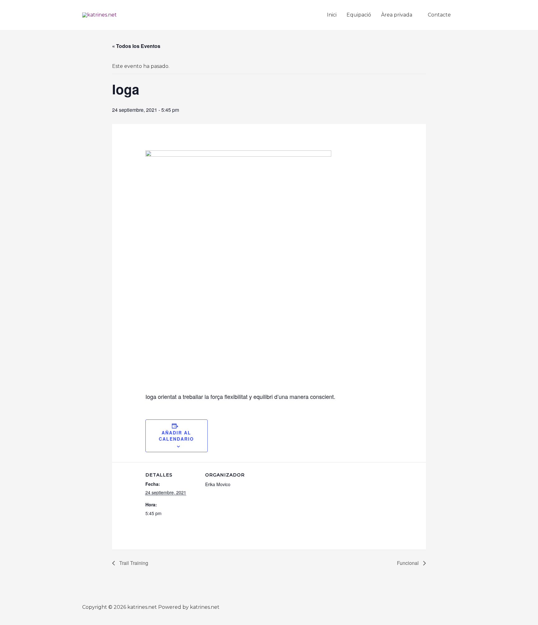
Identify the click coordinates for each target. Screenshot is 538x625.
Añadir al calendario (176, 435)
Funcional (408, 562)
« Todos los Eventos (136, 46)
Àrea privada (396, 15)
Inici (332, 15)
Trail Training (133, 562)
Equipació (359, 15)
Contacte (439, 15)
